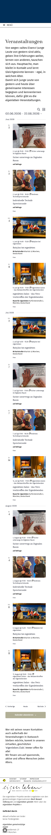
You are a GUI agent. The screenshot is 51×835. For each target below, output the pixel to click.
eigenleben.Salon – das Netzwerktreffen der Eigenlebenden (28, 489)
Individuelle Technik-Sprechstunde (23, 202)
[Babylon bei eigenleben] (29, 227)
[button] (5, 830)
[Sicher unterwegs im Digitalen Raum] (29, 136)
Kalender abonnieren (24, 715)
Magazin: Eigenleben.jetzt (35, 781)
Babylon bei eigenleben (24, 247)
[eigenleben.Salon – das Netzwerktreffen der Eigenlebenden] (29, 274)
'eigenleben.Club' (14, 747)
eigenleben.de (25, 12)
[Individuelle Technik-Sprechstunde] (29, 180)
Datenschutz (15, 781)
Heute (25, 706)
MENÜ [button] (10, 25)
